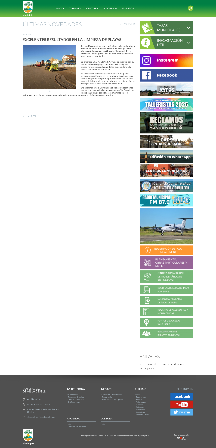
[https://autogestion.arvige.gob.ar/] (166, 250)
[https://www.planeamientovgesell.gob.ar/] (166, 263)
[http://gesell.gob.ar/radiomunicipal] (166, 200)
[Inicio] (28, 8)
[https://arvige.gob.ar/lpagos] (166, 301)
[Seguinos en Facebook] (181, 397)
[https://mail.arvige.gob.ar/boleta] (166, 290)
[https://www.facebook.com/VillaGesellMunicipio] (166, 75)
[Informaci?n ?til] (166, 42)
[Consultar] (166, 27)
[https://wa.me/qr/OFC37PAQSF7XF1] (166, 186)
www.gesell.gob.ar (142, 436)
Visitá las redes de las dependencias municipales (162, 366)
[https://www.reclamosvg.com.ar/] (166, 123)
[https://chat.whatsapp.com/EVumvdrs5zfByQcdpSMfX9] (166, 156)
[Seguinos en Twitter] (181, 413)
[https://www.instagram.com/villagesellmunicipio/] (166, 61)
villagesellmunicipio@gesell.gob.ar (41, 417)
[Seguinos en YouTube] (181, 405)
